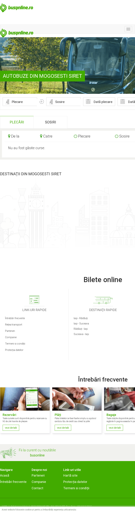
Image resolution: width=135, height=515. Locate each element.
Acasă (4, 475)
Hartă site (70, 475)
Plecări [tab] (17, 122)
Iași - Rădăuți (81, 318)
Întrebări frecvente (15, 318)
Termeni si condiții (15, 343)
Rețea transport (13, 324)
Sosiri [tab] (50, 122)
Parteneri (10, 331)
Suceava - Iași (81, 334)
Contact (37, 488)
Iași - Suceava (81, 323)
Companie (11, 337)
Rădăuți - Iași (81, 328)
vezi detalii (11, 427)
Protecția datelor (14, 350)
